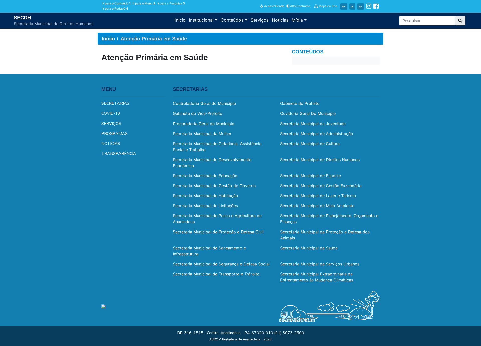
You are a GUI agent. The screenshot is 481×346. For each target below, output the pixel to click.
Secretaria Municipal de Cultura (310, 143)
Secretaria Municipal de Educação (205, 175)
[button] (460, 20)
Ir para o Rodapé (115, 8)
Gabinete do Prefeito (300, 103)
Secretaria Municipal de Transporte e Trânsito (216, 273)
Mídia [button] (298, 20)
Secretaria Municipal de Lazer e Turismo (318, 195)
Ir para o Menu (144, 3)
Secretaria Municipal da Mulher (202, 133)
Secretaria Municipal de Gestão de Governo (214, 185)
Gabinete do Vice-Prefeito (197, 113)
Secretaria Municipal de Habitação (205, 195)
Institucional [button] (202, 20)
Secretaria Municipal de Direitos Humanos (320, 159)
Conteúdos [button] (233, 20)
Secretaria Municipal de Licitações (205, 205)
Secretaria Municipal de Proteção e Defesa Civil (218, 231)
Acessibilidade (273, 6)
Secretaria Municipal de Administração (316, 133)
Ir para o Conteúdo (116, 3)
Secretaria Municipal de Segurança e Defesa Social (221, 263)
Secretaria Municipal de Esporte (310, 175)
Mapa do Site (327, 6)
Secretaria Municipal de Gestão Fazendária (321, 185)
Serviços (260, 20)
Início (180, 20)
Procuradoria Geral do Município (203, 123)
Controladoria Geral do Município (204, 103)
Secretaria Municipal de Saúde (309, 247)
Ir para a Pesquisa (171, 3)
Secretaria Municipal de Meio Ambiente (317, 205)
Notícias (280, 20)
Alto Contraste (299, 6)
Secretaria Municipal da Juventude (313, 123)
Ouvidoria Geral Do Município (308, 113)
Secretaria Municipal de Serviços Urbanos (319, 263)
